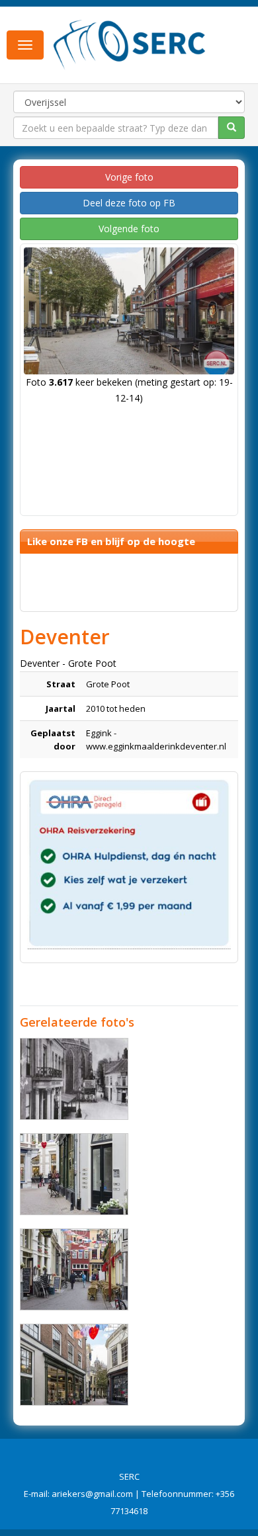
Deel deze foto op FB (129, 202)
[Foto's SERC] (130, 44)
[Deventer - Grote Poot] (74, 1174)
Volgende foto (129, 228)
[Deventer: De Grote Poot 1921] (74, 1079)
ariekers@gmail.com (92, 1494)
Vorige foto (129, 177)
